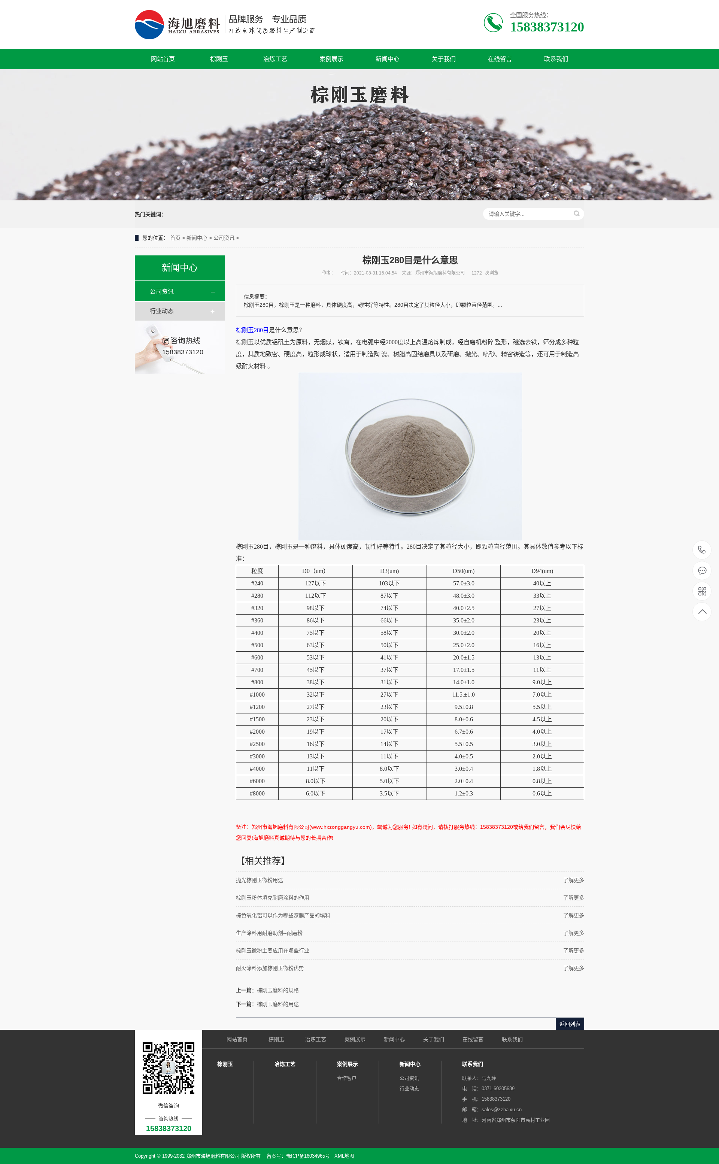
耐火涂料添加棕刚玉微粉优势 (270, 968)
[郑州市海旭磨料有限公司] (231, 24)
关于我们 (444, 59)
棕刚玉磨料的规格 (278, 990)
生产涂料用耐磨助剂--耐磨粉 (269, 933)
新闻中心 (388, 59)
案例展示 (331, 59)
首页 (175, 238)
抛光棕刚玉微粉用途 (259, 880)
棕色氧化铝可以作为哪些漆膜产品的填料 (283, 915)
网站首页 (163, 59)
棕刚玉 (219, 59)
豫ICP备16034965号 (308, 1156)
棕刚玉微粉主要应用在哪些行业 (272, 951)
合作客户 (347, 1078)
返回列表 (569, 1024)
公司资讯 (223, 238)
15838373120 (702, 550)
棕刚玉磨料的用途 (278, 1004)
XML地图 (344, 1156)
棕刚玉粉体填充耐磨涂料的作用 (272, 898)
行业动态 (162, 311)
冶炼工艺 (275, 59)
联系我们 (556, 59)
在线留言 (500, 59)
